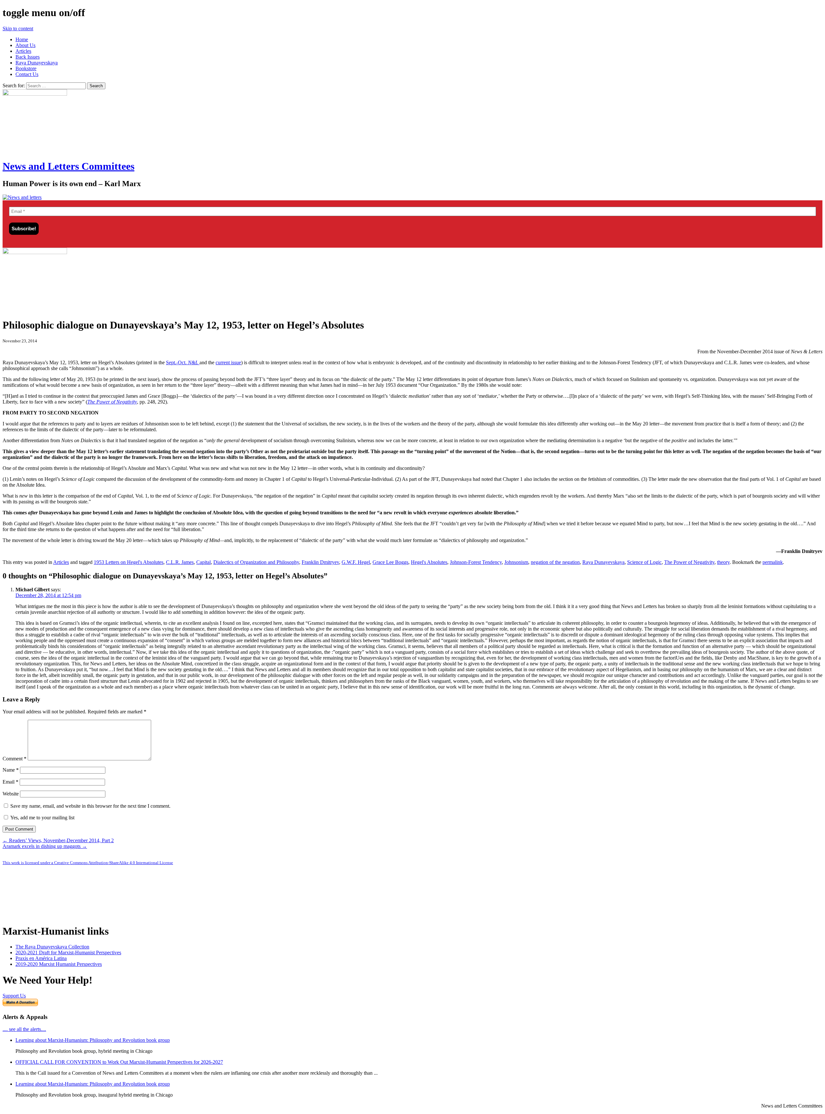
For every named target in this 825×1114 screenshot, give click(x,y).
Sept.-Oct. (182, 362)
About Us (25, 45)
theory (723, 562)
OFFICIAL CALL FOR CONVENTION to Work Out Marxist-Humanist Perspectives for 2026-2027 (119, 1062)
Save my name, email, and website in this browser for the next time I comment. (90, 806)
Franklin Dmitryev (320, 562)
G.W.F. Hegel (356, 562)
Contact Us (26, 74)
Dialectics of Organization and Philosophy (256, 562)
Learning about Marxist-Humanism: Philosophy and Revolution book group (92, 1040)
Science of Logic (644, 562)
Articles (23, 51)
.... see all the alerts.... (24, 1029)
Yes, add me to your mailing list (41, 817)
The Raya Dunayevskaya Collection (52, 946)
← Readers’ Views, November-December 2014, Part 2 (58, 840)
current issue (228, 362)
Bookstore (25, 68)
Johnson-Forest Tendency (476, 562)
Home (21, 39)
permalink (772, 562)
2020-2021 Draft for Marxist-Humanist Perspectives (68, 952)
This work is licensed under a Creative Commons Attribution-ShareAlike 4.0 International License (88, 862)
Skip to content (18, 28)
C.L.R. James (180, 562)
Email (10, 782)
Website (11, 793)
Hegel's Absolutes (429, 562)
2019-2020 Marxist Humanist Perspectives (58, 964)
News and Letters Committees (68, 166)
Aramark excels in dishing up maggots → (45, 846)
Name (11, 770)
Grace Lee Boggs (390, 562)
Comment (14, 758)
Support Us (14, 995)
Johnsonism (516, 562)
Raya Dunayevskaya (36, 62)
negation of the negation (555, 562)
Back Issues (27, 57)
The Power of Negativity (689, 562)
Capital (203, 562)
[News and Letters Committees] (22, 197)
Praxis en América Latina (41, 958)
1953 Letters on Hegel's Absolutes (128, 562)
